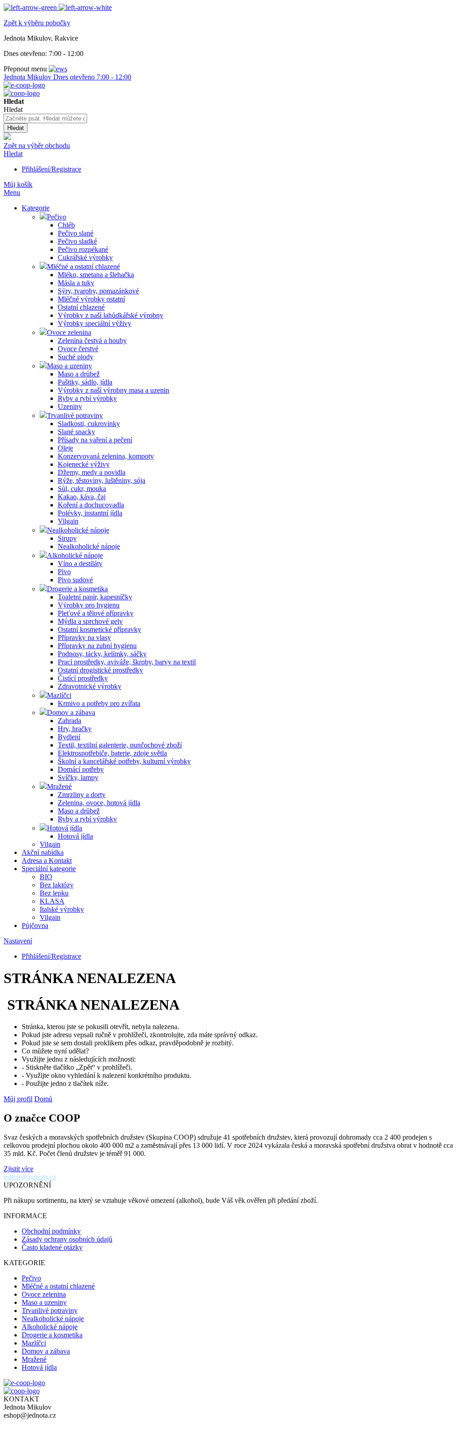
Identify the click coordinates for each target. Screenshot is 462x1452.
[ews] (58, 69)
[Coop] (7, 137)
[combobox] (45, 118)
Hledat (13, 154)
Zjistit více (18, 1169)
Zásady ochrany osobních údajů (67, 1239)
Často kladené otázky (52, 1247)
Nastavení (18, 941)
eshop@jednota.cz (30, 1177)
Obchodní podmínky (51, 1231)
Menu (12, 192)
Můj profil (18, 1099)
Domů (43, 1099)
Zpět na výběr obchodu (37, 145)
